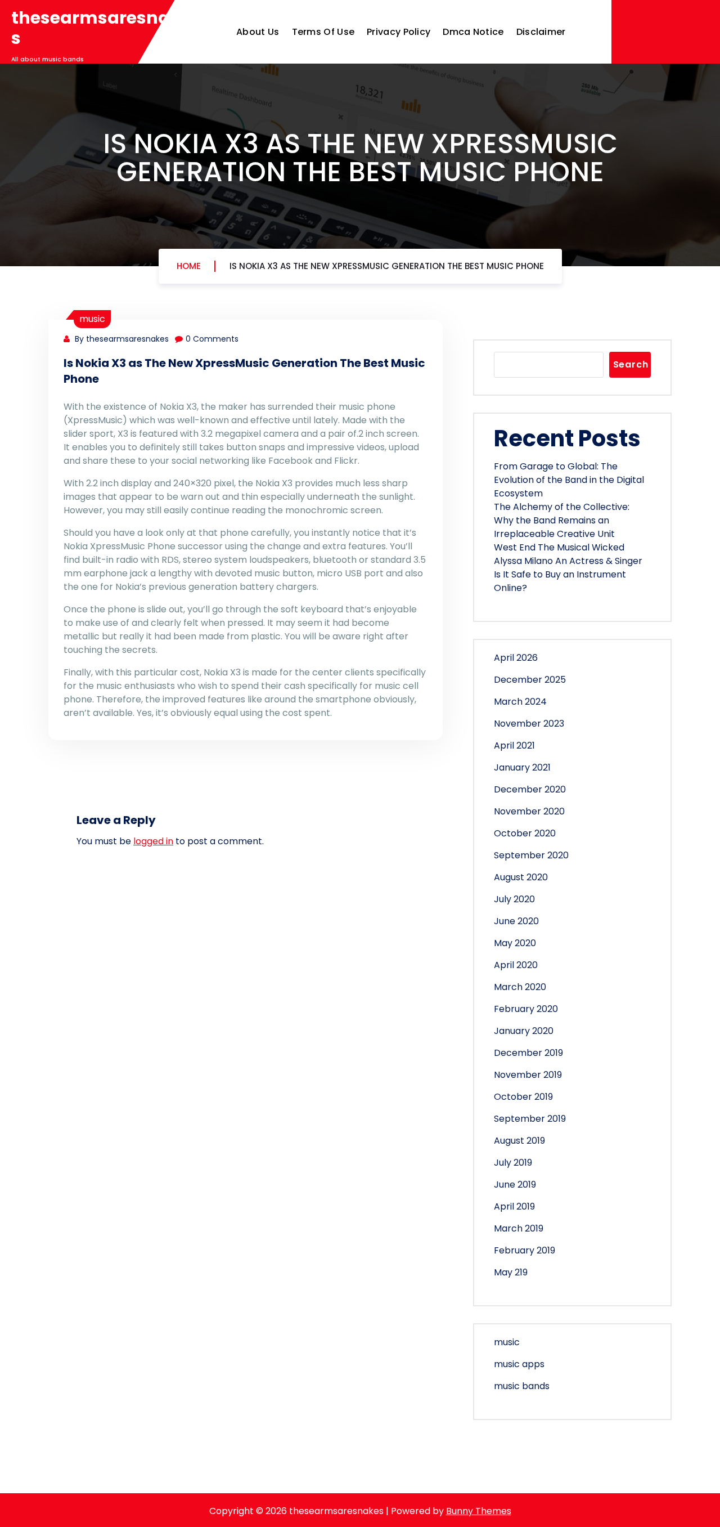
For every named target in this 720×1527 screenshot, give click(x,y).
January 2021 (522, 767)
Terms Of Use (323, 31)
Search (631, 364)
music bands (522, 1386)
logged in (153, 841)
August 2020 (521, 877)
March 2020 (520, 986)
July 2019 (513, 1162)
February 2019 (524, 1250)
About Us (257, 31)
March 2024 (520, 701)
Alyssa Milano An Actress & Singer (568, 560)
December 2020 (530, 789)
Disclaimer (541, 31)
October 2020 (525, 833)
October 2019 (523, 1096)
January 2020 (524, 1030)
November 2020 (529, 811)
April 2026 (516, 657)
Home (189, 266)
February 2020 (526, 1008)
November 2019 (528, 1074)
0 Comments (212, 338)
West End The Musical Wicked (559, 547)
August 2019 (519, 1140)
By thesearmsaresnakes (121, 338)
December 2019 (528, 1052)
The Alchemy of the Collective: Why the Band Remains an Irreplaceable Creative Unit (561, 520)
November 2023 (529, 723)
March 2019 (518, 1228)
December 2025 (530, 679)
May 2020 (515, 943)
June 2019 (515, 1184)
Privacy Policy (398, 31)
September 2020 (531, 855)
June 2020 (516, 921)
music (92, 318)
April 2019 (514, 1206)
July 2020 (514, 899)
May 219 (511, 1272)
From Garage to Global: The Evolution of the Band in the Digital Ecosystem (569, 480)
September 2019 (530, 1118)
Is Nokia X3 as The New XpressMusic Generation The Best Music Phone (387, 266)
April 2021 (514, 745)
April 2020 (516, 965)
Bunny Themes (478, 1510)
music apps (519, 1364)
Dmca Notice (473, 31)
